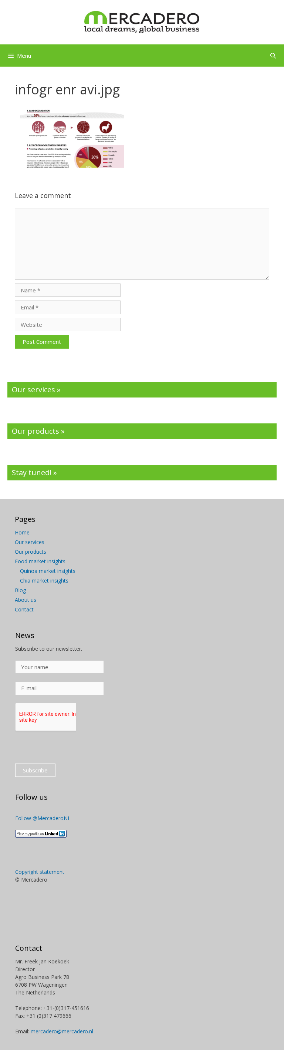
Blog (20, 590)
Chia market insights (44, 580)
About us (25, 599)
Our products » (38, 431)
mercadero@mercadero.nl (62, 1031)
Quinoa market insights (47, 570)
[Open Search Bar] (273, 55)
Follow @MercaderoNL (43, 818)
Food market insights (40, 561)
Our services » (36, 390)
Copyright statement (39, 871)
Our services (29, 542)
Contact (24, 609)
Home (22, 532)
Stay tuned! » (34, 472)
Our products (30, 551)
